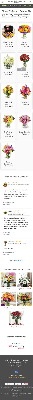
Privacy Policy (14, 393)
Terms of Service (4, 393)
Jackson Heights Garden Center (16, 1)
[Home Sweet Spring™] (5, 243)
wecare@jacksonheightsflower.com (16, 366)
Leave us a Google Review (16, 377)
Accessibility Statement (26, 393)
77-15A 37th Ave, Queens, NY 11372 (16, 362)
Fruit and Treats (11, 184)
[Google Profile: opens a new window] (16, 372)
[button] (29, 396)
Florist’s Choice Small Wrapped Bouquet (17, 213)
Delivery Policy (16, 395)
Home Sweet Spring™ (13, 243)
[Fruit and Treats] (5, 184)
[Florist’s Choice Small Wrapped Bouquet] (5, 212)
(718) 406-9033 (16, 364)
